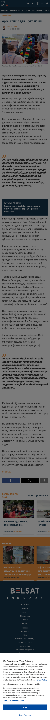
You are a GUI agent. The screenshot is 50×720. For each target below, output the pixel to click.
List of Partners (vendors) (13, 700)
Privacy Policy (41, 680)
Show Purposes (25, 715)
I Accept (25, 707)
